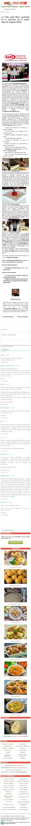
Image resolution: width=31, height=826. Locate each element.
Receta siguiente (22, 316)
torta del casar (12, 150)
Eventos (7, 12)
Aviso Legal (3, 816)
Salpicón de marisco (15, 659)
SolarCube (24, 90)
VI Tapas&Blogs (23, 243)
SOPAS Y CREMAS (8, 758)
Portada (2, 12)
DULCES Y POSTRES (7, 748)
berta (2, 384)
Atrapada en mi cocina (8, 789)
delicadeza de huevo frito (13, 149)
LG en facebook (8, 125)
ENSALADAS (22, 750)
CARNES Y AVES (7, 746)
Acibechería (8, 794)
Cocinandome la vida (23, 794)
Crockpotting (23, 779)
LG (27, 84)
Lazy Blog (8, 801)
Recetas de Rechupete (23, 781)
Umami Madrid (24, 789)
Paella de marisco (15, 696)
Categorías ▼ (15, 6)
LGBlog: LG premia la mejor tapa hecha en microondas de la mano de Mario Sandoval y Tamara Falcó (15, 280)
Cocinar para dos (23, 787)
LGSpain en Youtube (12, 257)
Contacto (27, 6)
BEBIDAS (22, 758)
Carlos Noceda (5, 407)
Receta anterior (8, 316)
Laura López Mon (23, 796)
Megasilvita (9, 791)
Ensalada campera (15, 641)
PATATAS (22, 748)
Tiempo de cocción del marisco (13, 769)
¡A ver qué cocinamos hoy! (9, 809)
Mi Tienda (8, 6)
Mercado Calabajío (9, 783)
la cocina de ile (16, 170)
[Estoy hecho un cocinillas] (15, 3)
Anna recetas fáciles (8, 785)
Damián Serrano (5, 475)
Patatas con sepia (15, 715)
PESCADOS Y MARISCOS (23, 746)
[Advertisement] (15, 38)
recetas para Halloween (9, 771)
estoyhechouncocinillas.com (11, 111)
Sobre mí (22, 6)
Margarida (3, 502)
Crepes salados (16, 622)
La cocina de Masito (8, 799)
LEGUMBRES (22, 744)
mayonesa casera (16, 736)
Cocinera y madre (23, 783)
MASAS (8, 752)
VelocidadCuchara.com (19, 83)
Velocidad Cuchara (9, 781)
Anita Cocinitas (23, 809)
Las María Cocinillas (8, 779)
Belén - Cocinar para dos (8, 365)
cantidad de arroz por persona (18, 767)
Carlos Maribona (19, 104)
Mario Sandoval (15, 103)
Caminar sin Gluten (8, 787)
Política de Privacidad (20, 816)
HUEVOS (22, 752)
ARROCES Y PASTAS (7, 744)
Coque (4, 244)
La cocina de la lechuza (23, 801)
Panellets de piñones (15, 585)
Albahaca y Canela (9, 804)
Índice (3, 6)
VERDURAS (8, 750)
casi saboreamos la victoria (16, 216)
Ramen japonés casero (16, 567)
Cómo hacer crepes (15, 604)
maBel (2, 355)
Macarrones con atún (15, 678)
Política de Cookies (10, 816)
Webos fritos (23, 785)
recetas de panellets (17, 765)
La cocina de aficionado (8, 807)
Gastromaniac (23, 807)
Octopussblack (24, 791)
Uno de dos (23, 799)
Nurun (12, 250)
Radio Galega (8, 241)
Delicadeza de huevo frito (12, 267)
